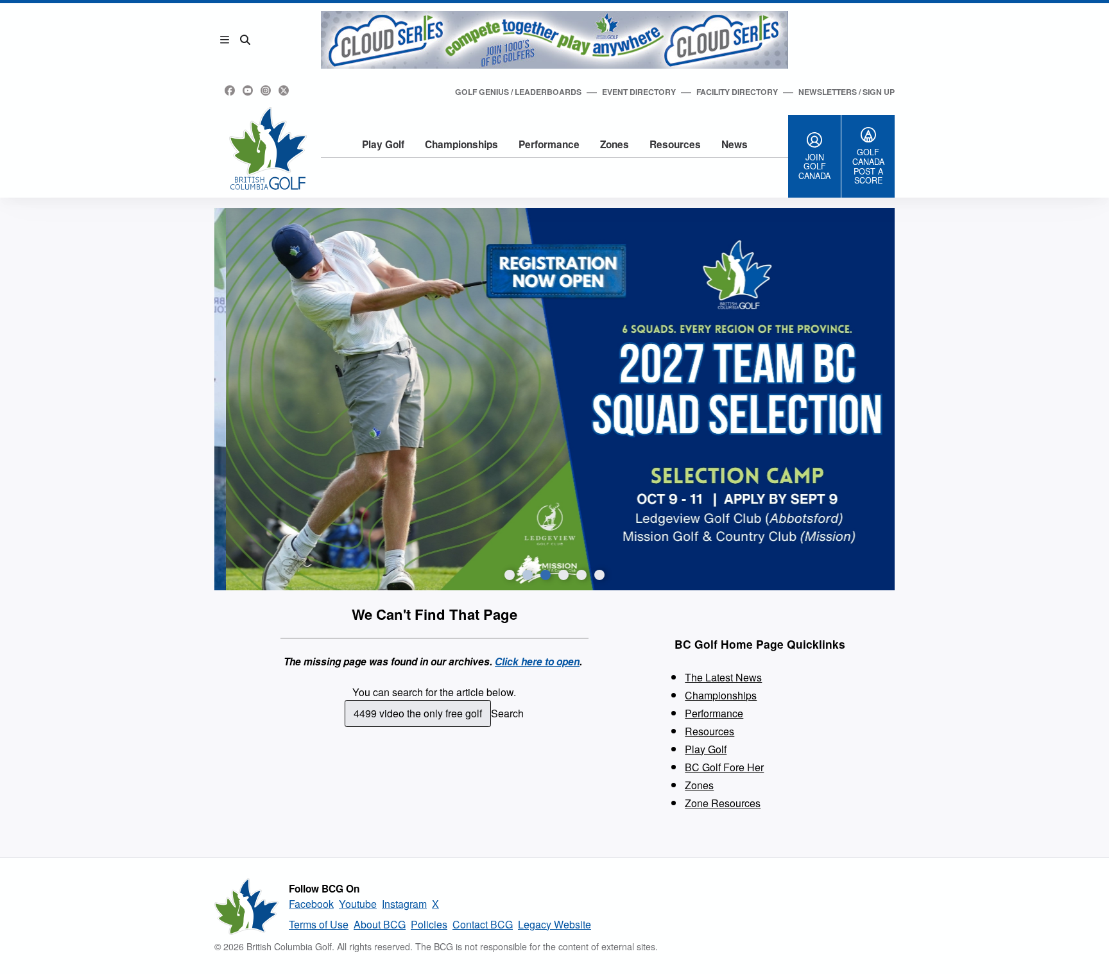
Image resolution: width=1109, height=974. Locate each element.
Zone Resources (723, 803)
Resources (675, 144)
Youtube (358, 903)
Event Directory (639, 92)
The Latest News (723, 677)
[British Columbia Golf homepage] (246, 906)
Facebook (311, 903)
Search (507, 713)
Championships (461, 144)
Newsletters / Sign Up (846, 92)
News (734, 144)
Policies (429, 924)
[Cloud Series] (554, 40)
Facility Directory (737, 92)
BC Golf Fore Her (724, 767)
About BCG (380, 924)
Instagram (404, 903)
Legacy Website (554, 924)
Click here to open (537, 661)
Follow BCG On (324, 889)
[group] (554, 399)
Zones (614, 144)
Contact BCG (482, 924)
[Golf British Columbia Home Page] (268, 148)
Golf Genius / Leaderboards (518, 92)
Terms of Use (318, 924)
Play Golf (383, 144)
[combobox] (418, 713)
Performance (549, 144)
